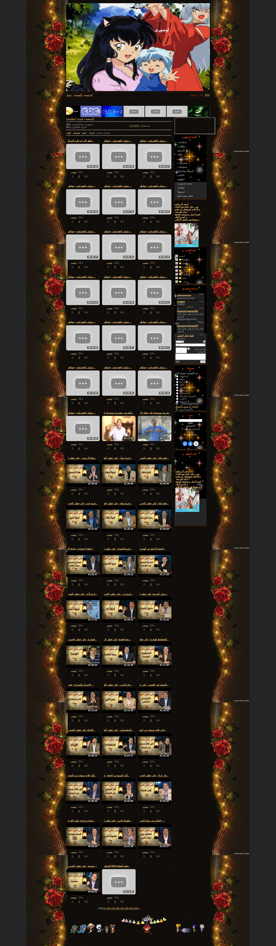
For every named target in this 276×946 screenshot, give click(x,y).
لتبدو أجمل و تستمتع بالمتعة (188, 214)
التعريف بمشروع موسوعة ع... (119, 413)
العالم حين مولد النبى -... (152, 820)
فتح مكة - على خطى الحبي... (154, 458)
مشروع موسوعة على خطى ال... (156, 413)
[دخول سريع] (185, 443)
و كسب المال (181, 217)
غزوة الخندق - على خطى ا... (118, 549)
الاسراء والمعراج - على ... (80, 685)
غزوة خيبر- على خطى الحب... (83, 503)
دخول (69, 95)
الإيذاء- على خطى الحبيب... (81, 730)
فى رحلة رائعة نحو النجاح (187, 206)
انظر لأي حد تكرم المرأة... (81, 141)
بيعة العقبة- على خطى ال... (117, 639)
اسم (84, 132)
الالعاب (182, 398)
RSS (207, 95)
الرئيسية (88, 95)
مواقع (182, 379)
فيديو (80, 119)
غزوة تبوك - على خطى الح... (118, 458)
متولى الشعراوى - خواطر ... (117, 141)
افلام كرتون (185, 387)
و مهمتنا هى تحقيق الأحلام (187, 219)
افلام (181, 384)
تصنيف (76, 132)
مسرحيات (186, 271)
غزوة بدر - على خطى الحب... (118, 594)
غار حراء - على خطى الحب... (154, 775)
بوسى (74, 172)
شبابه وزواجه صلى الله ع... (81, 820)
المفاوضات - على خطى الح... (118, 730)
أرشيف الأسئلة (182, 406)
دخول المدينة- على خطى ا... (154, 594)
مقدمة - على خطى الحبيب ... (82, 866)
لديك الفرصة (181, 211)
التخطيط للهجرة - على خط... (154, 639)
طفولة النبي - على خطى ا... (118, 820)
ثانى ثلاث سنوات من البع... (153, 730)
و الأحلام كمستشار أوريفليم (187, 209)
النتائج (195, 406)
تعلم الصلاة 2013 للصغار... (117, 866)
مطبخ (184, 278)
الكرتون (185, 267)
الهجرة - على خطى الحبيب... (82, 639)
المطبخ (183, 401)
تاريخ (92, 132)
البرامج (182, 382)
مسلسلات (186, 274)
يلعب (68, 132)
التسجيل (78, 95)
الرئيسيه (182, 256)
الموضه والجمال (187, 396)
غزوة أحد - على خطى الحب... (82, 594)
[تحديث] (204, 341)
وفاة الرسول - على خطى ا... (82, 458)
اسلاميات (70, 119)
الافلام (184, 263)
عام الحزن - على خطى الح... (118, 685)
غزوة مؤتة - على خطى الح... (118, 503)
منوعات (185, 282)
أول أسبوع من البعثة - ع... (116, 775)
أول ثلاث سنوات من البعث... (82, 775)
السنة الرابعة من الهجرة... (152, 549)
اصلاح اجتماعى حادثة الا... (80, 549)
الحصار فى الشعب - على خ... (154, 685)
